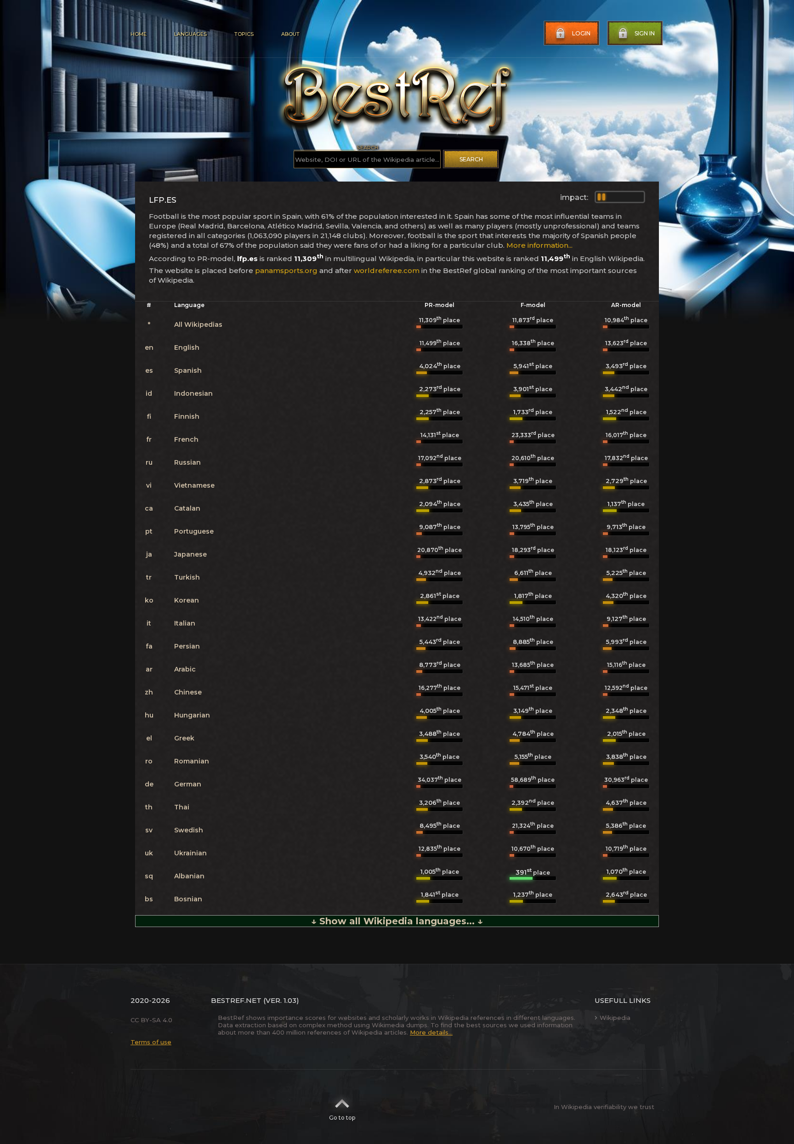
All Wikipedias (198, 324)
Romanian (191, 761)
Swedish (188, 830)
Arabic (185, 669)
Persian (187, 646)
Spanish (188, 370)
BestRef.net (236, 1000)
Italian (184, 623)
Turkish (187, 577)
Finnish (186, 416)
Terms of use (150, 1042)
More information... (539, 245)
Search (471, 159)
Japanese (190, 554)
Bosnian (188, 899)
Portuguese (194, 531)
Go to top (342, 1117)
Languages (190, 34)
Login (581, 33)
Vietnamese (194, 485)
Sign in (645, 33)
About (290, 34)
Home (138, 34)
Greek (184, 738)
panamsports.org (286, 270)
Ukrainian (190, 853)
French (186, 439)
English (186, 347)
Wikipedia (615, 1017)
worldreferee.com (387, 270)
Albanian (189, 876)
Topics (244, 34)
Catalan (187, 508)
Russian (187, 462)
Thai (181, 807)
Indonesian (193, 393)
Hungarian (192, 715)
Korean (186, 600)
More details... (431, 1032)
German (187, 784)
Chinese (188, 692)
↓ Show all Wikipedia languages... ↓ (397, 921)
